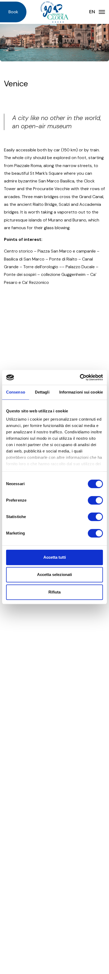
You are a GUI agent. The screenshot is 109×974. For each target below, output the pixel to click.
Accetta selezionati (54, 574)
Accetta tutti (54, 557)
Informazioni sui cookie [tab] (81, 392)
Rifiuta (54, 592)
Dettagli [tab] (42, 392)
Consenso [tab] (15, 392)
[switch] (95, 500)
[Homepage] (54, 12)
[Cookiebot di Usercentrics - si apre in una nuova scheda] (80, 377)
